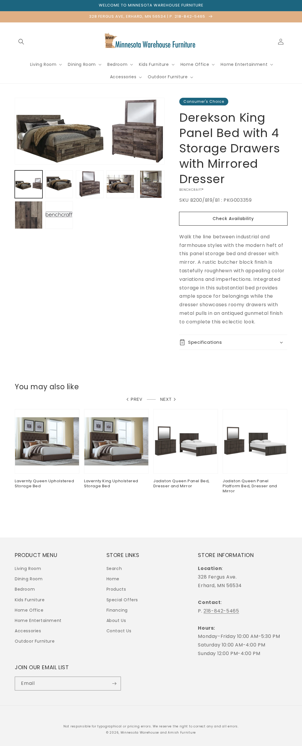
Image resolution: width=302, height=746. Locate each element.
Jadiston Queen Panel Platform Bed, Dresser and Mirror (250, 486)
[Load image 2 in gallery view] (59, 184)
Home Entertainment (38, 620)
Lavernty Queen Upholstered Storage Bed (44, 484)
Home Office (29, 610)
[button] (21, 41)
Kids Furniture (30, 600)
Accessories (28, 631)
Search (114, 568)
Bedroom (25, 589)
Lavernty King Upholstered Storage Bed (111, 484)
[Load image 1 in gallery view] (28, 184)
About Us (116, 620)
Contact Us (119, 631)
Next (166, 399)
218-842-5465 (221, 610)
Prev (136, 399)
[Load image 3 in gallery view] (90, 184)
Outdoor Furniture (35, 641)
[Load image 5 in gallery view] (151, 184)
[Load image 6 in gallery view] (28, 215)
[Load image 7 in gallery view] (59, 215)
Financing (117, 610)
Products (116, 589)
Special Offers (122, 600)
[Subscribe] (114, 683)
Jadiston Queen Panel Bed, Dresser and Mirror (181, 484)
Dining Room (29, 579)
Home (112, 579)
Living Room (28, 568)
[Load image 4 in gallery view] (120, 184)
